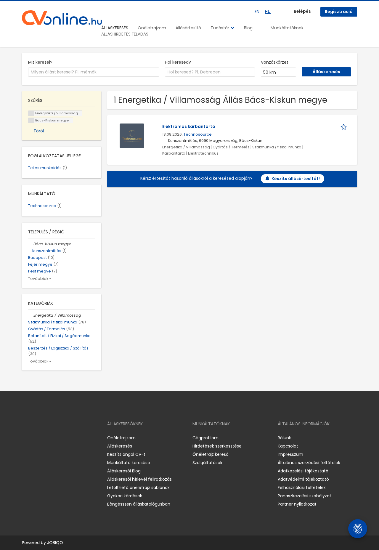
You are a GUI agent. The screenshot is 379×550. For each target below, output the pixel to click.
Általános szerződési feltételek (309, 463)
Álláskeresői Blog (124, 471)
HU (268, 12)
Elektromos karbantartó (188, 126)
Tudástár (220, 28)
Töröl (38, 131)
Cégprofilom (205, 438)
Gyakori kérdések (124, 496)
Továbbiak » (39, 278)
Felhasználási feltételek (302, 487)
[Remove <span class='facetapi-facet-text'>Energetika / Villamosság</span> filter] (31, 113)
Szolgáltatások (207, 463)
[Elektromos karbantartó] (132, 135)
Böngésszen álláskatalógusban (138, 504)
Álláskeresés (119, 446)
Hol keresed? (178, 62)
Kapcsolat (288, 446)
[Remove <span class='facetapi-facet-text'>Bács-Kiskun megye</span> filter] (31, 120)
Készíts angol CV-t (126, 454)
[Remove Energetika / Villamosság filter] (30, 315)
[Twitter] (54, 438)
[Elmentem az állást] (345, 126)
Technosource (198, 134)
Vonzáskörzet (274, 62)
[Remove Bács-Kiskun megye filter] (30, 243)
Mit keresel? (40, 62)
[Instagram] (36, 438)
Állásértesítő (188, 28)
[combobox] (93, 72)
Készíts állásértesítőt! (296, 179)
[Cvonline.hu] (62, 17)
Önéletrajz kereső (210, 454)
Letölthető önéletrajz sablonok (138, 487)
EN (257, 12)
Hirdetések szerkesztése (217, 446)
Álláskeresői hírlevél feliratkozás (139, 479)
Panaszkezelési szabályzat (304, 496)
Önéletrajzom (152, 28)
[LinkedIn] (45, 438)
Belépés (302, 11)
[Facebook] (26, 438)
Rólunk (284, 438)
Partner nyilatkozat (297, 504)
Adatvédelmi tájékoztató (303, 479)
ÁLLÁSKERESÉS (114, 28)
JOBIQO (55, 543)
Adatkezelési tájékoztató (303, 471)
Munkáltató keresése (128, 463)
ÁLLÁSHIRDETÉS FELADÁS (124, 34)
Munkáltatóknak (287, 28)
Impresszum (290, 454)
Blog (248, 28)
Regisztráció (339, 12)
